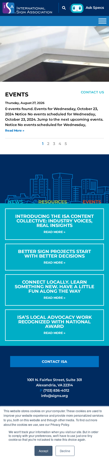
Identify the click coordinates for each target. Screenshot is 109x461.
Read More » (14, 130)
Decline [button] (65, 451)
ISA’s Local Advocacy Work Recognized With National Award (54, 322)
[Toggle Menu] (102, 20)
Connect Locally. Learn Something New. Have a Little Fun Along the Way (54, 286)
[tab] (15, 202)
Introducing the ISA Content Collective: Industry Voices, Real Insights (54, 221)
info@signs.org (54, 395)
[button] (64, 8)
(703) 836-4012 (56, 390)
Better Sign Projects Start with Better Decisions (54, 254)
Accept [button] (43, 451)
